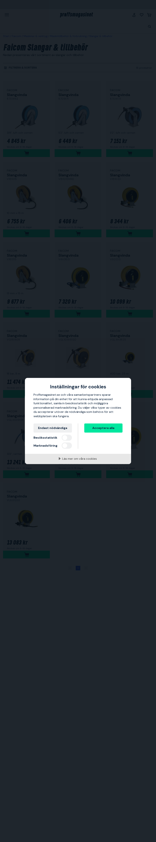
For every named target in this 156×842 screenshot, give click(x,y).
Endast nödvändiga (52, 428)
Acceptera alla (103, 428)
